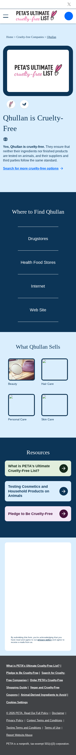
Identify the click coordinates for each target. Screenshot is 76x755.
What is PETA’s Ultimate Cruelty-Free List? (33, 665)
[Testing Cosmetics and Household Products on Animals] (38, 491)
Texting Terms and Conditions (23, 727)
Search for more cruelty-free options (31, 168)
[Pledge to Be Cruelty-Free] (38, 513)
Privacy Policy (14, 720)
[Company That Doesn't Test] (11, 104)
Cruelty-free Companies (30, 37)
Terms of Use (52, 727)
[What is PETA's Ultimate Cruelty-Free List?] (38, 468)
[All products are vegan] (24, 104)
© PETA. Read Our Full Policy (27, 713)
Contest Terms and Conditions (44, 720)
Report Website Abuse (19, 735)
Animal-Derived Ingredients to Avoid (43, 694)
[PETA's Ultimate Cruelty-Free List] (36, 16)
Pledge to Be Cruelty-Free (22, 672)
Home (9, 37)
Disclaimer (58, 713)
